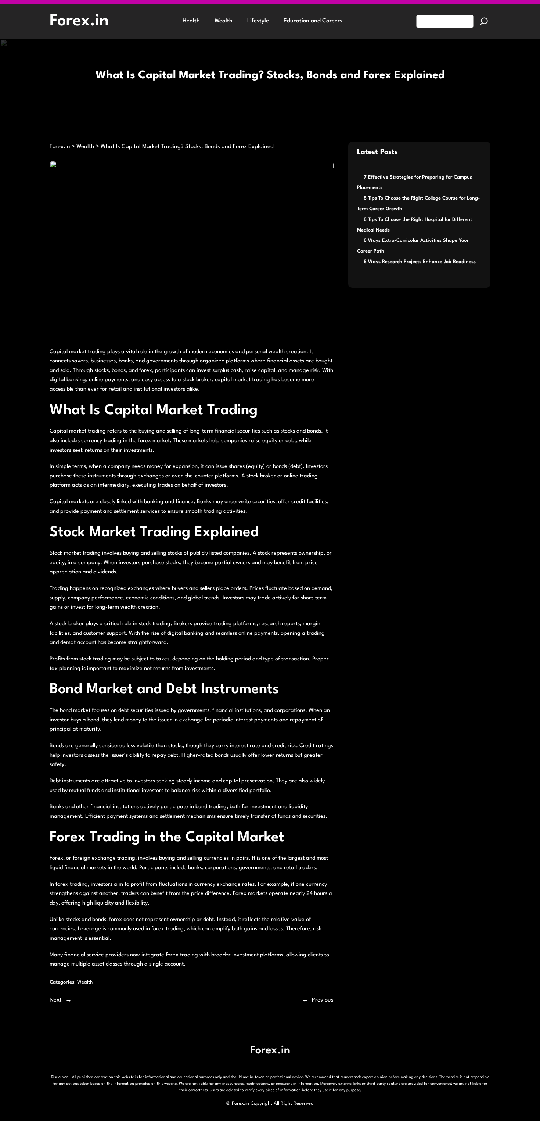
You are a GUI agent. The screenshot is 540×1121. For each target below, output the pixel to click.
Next (56, 1000)
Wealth (85, 982)
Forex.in (79, 21)
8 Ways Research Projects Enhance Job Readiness (420, 261)
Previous (323, 1000)
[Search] (483, 21)
